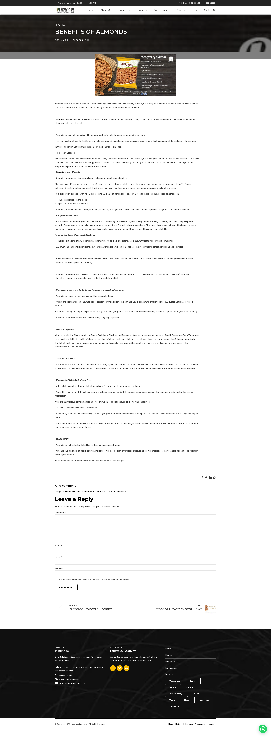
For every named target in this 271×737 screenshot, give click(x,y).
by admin (78, 39)
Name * (58, 545)
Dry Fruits (62, 25)
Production (124, 10)
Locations (169, 674)
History (168, 655)
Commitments (161, 10)
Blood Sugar (61, 172)
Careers (180, 10)
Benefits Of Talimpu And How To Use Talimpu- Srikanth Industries (95, 491)
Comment (60, 512)
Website (59, 568)
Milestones (170, 661)
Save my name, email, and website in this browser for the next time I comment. (94, 580)
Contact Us (210, 10)
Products (142, 10)
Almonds (60, 119)
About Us (106, 10)
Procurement (171, 668)
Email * (58, 557)
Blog (194, 10)
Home (90, 10)
